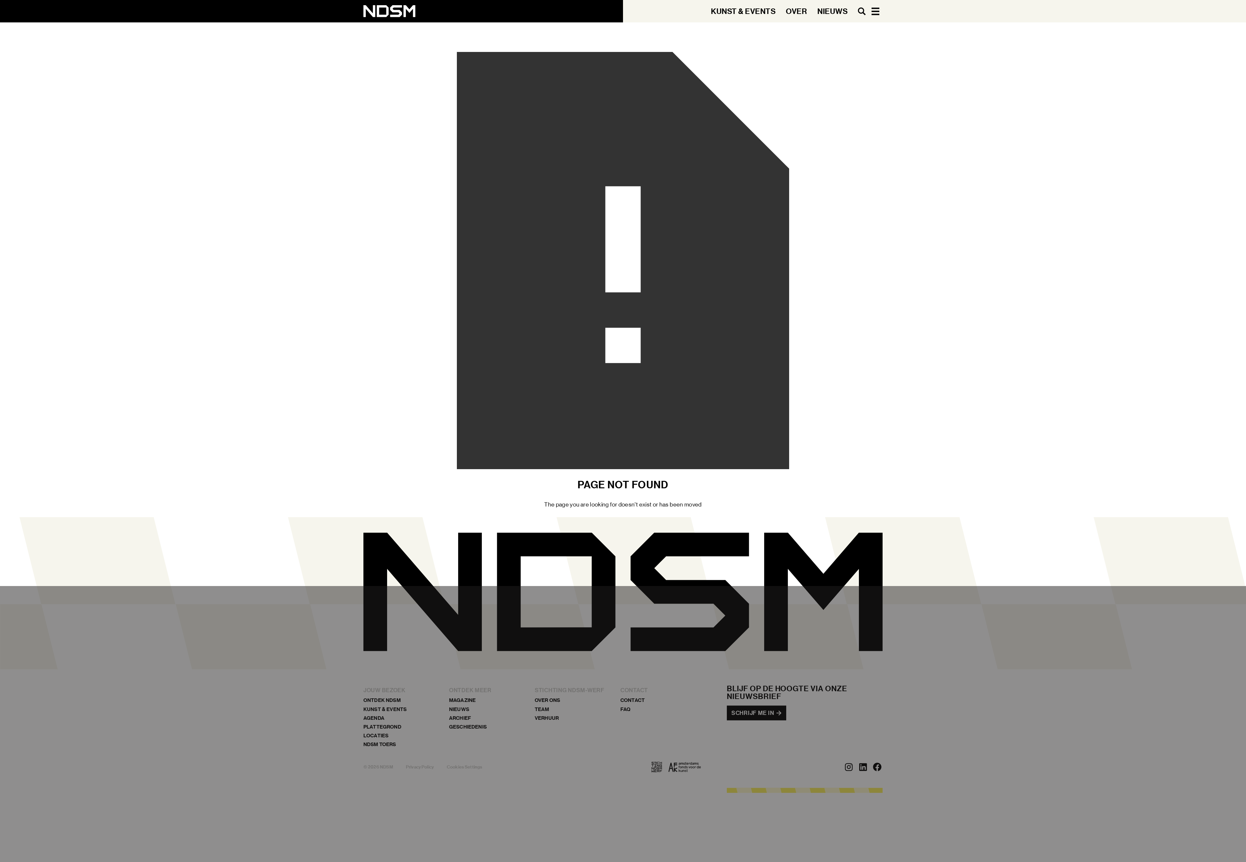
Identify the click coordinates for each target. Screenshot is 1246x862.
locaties (375, 736)
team (542, 709)
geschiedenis (468, 727)
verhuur (547, 718)
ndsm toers (379, 745)
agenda (374, 718)
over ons (547, 700)
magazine (462, 700)
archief (460, 718)
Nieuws (459, 709)
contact (632, 700)
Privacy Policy (420, 767)
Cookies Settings (464, 767)
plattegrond (382, 727)
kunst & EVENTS (385, 709)
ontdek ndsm (382, 700)
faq (625, 709)
